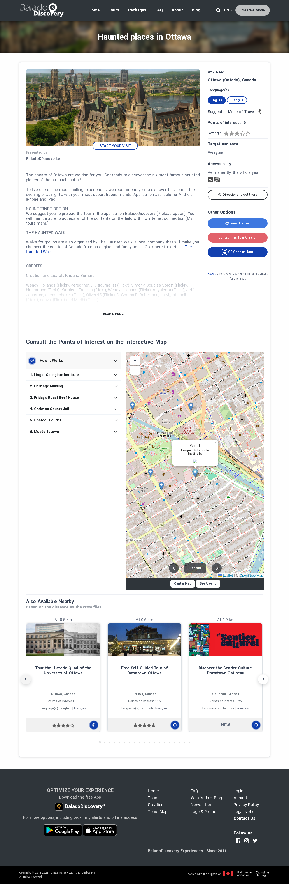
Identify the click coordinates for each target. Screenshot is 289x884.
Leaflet (227, 575)
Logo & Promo (203, 811)
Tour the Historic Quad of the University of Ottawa (63, 670)
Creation (155, 804)
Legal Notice (245, 811)
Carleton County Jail (49, 409)
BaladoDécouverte (43, 158)
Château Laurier (45, 420)
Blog (196, 10)
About (177, 10)
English (216, 100)
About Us (242, 797)
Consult (195, 568)
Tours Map (158, 811)
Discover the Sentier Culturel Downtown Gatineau (226, 670)
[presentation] (26, 679)
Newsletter (201, 804)
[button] (196, 473)
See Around (208, 583)
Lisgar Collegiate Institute (54, 375)
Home (94, 10)
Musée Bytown (44, 431)
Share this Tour (239, 223)
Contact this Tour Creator (237, 237)
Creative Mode (252, 10)
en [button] (226, 10)
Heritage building (46, 386)
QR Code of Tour (240, 252)
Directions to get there (239, 194)
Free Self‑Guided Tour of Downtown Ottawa (144, 670)
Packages (137, 10)
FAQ (159, 10)
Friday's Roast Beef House (54, 397)
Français (237, 100)
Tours (114, 10)
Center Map (182, 583)
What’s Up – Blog (206, 797)
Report (212, 273)
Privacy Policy (246, 804)
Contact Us (244, 818)
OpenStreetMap (251, 575)
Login (238, 790)
